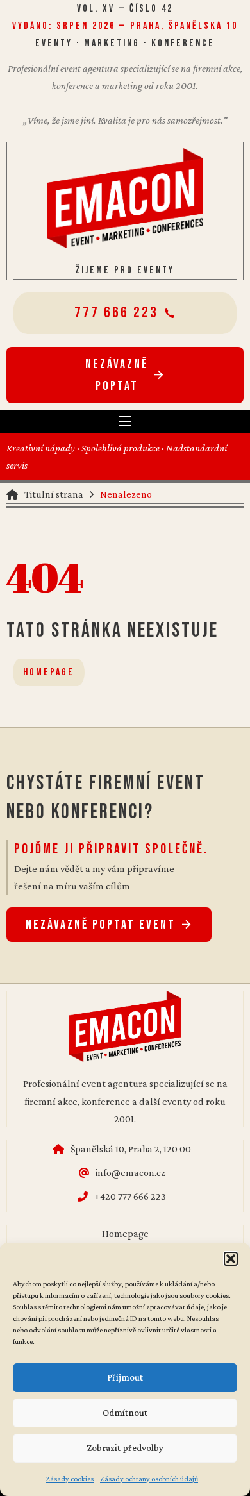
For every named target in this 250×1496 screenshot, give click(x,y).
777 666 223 (116, 312)
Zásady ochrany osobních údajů (149, 1478)
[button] (230, 1258)
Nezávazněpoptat (116, 375)
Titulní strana (53, 494)
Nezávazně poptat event (101, 924)
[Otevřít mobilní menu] (125, 421)
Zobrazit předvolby (125, 1448)
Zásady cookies (70, 1478)
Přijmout (125, 1377)
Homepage (48, 672)
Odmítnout (125, 1413)
